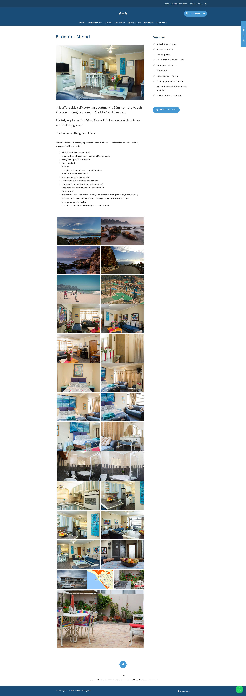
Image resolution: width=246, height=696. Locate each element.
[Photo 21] (78, 525)
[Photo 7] (78, 318)
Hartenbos (120, 22)
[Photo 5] (78, 289)
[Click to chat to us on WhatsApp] (239, 689)
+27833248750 (195, 4)
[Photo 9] (78, 348)
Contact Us (161, 22)
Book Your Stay (197, 13)
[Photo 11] (78, 377)
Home (82, 22)
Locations (148, 22)
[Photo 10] (122, 348)
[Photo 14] (122, 407)
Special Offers (134, 22)
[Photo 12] (122, 377)
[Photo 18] (122, 466)
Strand (108, 22)
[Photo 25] (72, 580)
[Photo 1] (79, 231)
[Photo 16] (122, 436)
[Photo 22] (122, 525)
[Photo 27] (129, 580)
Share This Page (168, 110)
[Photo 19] (78, 495)
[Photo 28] (100, 619)
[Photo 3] (78, 260)
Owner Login (185, 691)
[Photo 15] (78, 436)
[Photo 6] (122, 289)
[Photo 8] (122, 318)
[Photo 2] (122, 231)
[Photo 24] (122, 554)
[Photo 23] (78, 554)
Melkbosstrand (95, 22)
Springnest (86, 690)
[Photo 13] (78, 407)
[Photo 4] (122, 260)
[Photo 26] (100, 580)
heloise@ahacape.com (176, 4)
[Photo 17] (79, 466)
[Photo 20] (122, 495)
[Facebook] (206, 4)
